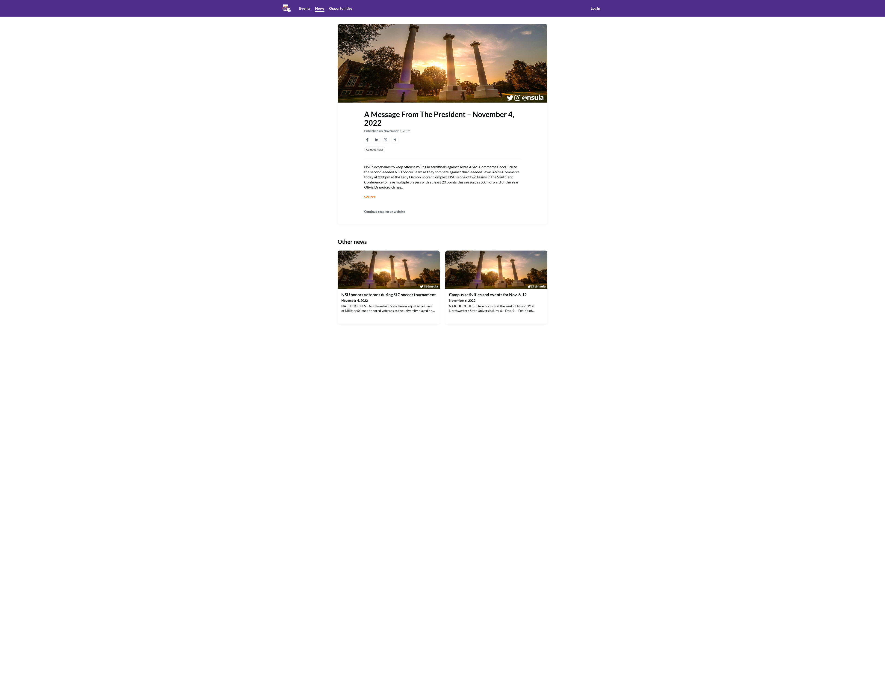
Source (370, 197)
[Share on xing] (395, 139)
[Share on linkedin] (376, 139)
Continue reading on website (384, 211)
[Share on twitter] (386, 139)
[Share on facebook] (367, 139)
